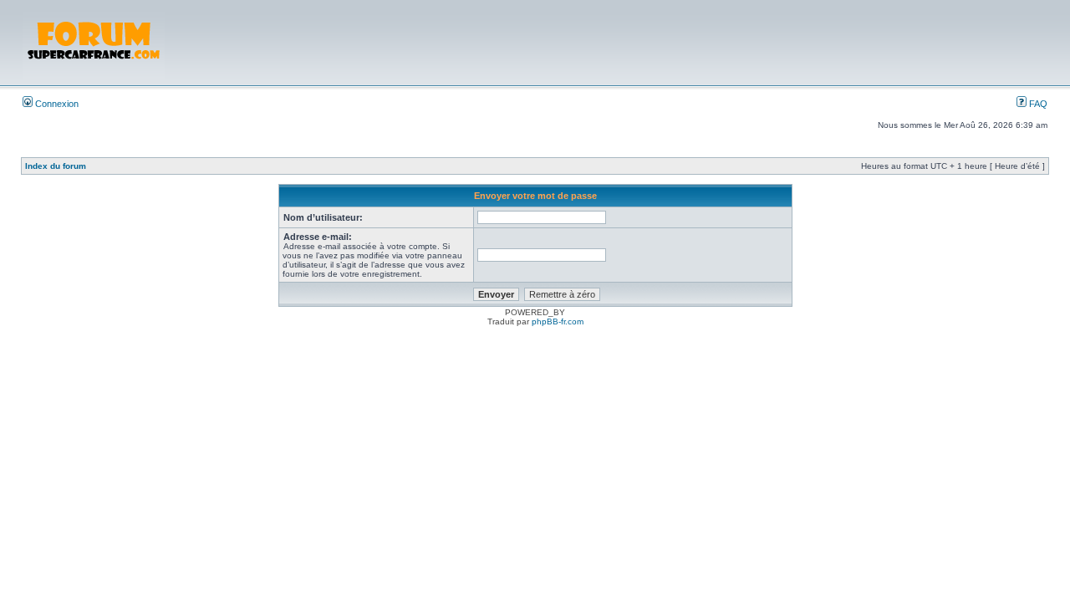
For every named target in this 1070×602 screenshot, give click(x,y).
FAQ (1037, 104)
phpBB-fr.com (557, 321)
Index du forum (55, 166)
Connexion (56, 104)
